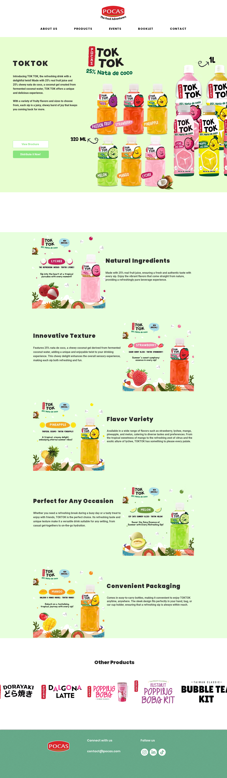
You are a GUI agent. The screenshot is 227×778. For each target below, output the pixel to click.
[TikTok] (162, 752)
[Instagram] (144, 752)
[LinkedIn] (153, 752)
